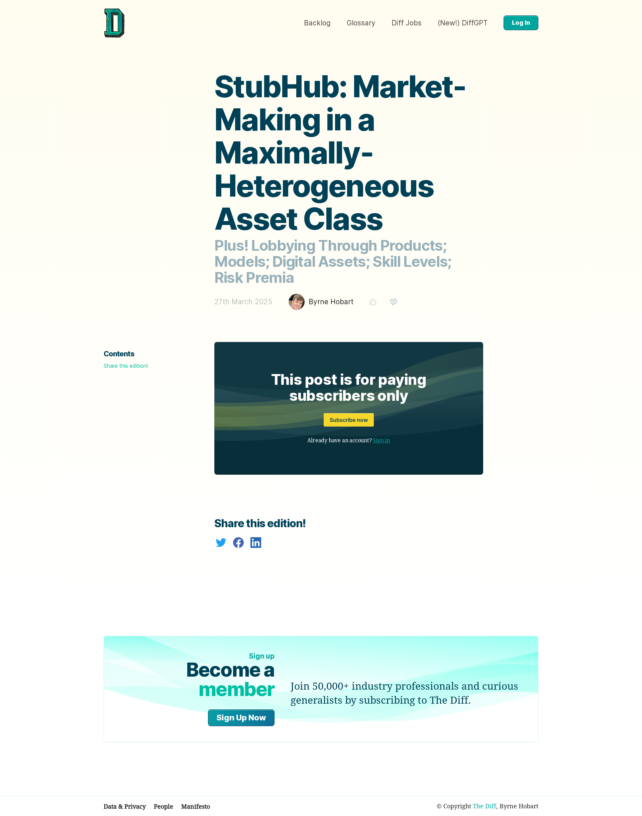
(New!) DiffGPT (463, 23)
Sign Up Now (241, 717)
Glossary (361, 23)
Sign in (381, 440)
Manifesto (195, 806)
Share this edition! (126, 365)
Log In (521, 22)
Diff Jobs (407, 23)
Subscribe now (349, 420)
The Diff (484, 806)
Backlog (317, 23)
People (163, 806)
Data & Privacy (125, 806)
